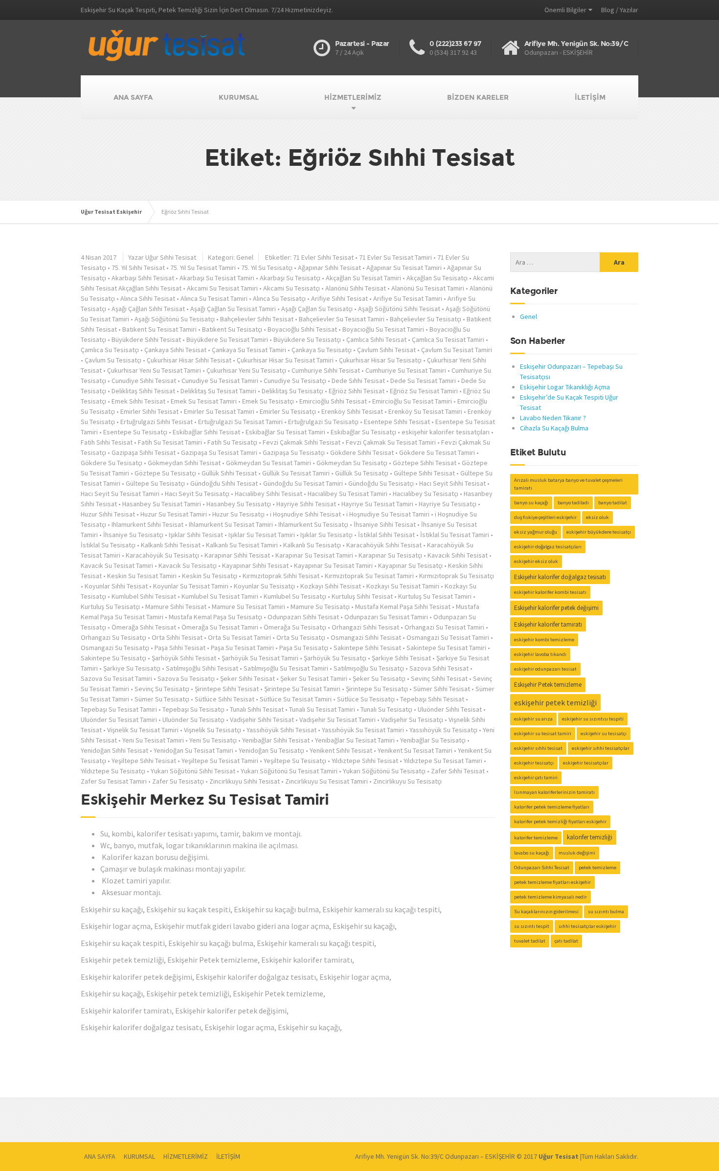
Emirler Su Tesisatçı (288, 411)
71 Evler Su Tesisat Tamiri (395, 257)
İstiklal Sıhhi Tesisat (386, 534)
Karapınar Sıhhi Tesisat (237, 555)
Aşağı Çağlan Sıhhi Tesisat (148, 308)
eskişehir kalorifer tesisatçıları (446, 432)
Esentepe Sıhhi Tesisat (397, 421)
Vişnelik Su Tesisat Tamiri (143, 729)
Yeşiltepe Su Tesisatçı (295, 760)
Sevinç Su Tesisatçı (162, 688)
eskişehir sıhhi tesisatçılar (600, 748)
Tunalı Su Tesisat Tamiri (322, 709)
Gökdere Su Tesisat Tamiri (437, 452)
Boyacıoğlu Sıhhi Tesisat (302, 329)
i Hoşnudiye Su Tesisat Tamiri (387, 514)
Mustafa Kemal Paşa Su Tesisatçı (215, 616)
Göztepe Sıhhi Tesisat (424, 462)
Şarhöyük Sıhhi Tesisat (184, 657)
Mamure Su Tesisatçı (320, 606)
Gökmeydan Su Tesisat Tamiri (268, 462)
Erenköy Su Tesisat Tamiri (425, 411)
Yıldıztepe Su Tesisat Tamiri (443, 760)
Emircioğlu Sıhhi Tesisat (333, 401)
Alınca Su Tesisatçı (279, 298)
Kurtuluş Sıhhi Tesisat (362, 596)
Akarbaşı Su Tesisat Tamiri (217, 277)
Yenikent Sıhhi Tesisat (341, 750)
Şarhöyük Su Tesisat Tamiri (260, 657)
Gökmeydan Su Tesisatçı (351, 462)
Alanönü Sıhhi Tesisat (355, 288)
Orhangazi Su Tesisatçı (113, 637)
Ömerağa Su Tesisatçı (295, 627)
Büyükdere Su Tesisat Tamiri (227, 339)
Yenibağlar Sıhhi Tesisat (276, 740)
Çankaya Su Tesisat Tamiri (249, 349)
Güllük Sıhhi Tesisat (229, 473)
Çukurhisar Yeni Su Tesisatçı (246, 370)
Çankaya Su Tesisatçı (322, 349)
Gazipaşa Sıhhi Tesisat (144, 452)
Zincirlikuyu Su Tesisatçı (407, 781)
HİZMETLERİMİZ (353, 97)
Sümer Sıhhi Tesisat (441, 688)
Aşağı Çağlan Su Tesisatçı (317, 308)
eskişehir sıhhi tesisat (538, 748)
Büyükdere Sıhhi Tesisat (146, 339)
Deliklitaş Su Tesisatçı (292, 390)
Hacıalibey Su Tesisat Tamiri (347, 493)
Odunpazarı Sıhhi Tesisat (303, 616)
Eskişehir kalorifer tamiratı (548, 624)
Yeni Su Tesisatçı (213, 740)
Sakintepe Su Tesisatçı (113, 657)
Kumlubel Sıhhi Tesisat (144, 596)
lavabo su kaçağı (531, 853)
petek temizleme (597, 867)
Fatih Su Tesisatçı (232, 442)
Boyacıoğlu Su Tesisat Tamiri (383, 329)
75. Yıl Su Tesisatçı (266, 267)
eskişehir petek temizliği (555, 702)
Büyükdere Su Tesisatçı (307, 339)
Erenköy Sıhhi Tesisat (352, 411)
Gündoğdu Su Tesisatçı (381, 483)
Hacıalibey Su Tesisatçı (425, 493)
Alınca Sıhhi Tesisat (147, 298)
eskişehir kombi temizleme (544, 639)
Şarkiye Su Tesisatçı (131, 668)
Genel (244, 257)
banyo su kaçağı (531, 502)
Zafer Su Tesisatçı (178, 781)
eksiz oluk (597, 517)
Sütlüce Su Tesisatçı (366, 699)
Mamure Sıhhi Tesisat (175, 606)
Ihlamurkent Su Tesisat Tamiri (231, 524)
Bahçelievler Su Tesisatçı (425, 319)
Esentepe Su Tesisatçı (135, 432)
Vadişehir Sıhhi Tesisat (262, 719)
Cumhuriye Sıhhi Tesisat (326, 370)
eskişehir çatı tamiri (536, 777)
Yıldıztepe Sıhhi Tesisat (365, 760)
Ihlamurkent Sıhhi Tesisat (147, 524)
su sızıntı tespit (531, 926)
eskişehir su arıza (533, 719)
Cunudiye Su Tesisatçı (295, 380)
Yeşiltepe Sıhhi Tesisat (144, 760)
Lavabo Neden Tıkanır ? (553, 417)
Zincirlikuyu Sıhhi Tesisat (244, 781)
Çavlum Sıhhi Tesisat (386, 349)
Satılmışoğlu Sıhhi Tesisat (202, 668)
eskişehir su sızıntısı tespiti (593, 719)
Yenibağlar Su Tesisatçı (433, 740)
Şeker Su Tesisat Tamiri (313, 678)
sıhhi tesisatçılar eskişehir (587, 926)
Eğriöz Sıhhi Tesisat (356, 390)
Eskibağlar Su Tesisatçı (363, 432)
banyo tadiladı (573, 502)
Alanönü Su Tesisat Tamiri (427, 288)
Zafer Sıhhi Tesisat (458, 770)
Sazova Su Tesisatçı (186, 678)
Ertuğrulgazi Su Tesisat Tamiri (240, 421)
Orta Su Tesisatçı (300, 637)
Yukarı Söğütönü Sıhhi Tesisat (193, 770)
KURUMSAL (239, 97)
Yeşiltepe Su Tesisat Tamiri (219, 760)
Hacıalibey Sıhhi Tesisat (268, 493)
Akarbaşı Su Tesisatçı (290, 277)
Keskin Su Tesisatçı (209, 575)
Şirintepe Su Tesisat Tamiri (302, 688)
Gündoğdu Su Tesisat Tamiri (303, 483)
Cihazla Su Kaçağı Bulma (554, 428)
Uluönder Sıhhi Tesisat (450, 709)
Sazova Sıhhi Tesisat (439, 668)
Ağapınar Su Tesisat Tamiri (404, 267)
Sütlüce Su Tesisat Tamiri (296, 699)
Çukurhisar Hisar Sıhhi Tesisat (189, 360)
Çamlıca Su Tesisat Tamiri (448, 339)
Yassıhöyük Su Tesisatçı (443, 729)
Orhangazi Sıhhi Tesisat (365, 627)
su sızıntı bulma (606, 911)
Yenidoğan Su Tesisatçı (271, 750)
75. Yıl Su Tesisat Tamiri (203, 267)
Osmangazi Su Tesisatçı (115, 647)
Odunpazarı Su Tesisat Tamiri (386, 616)
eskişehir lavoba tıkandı (540, 654)
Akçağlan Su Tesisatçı (437, 277)
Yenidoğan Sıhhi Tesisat (114, 750)
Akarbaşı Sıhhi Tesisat (143, 277)
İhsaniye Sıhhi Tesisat (385, 524)
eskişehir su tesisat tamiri (542, 733)
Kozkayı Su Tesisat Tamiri (402, 586)
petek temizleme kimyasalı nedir (550, 897)
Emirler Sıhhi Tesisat (149, 411)
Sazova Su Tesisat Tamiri (116, 678)
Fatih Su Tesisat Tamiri (170, 442)
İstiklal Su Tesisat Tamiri (454, 534)
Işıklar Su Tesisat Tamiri (261, 534)
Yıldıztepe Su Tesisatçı (113, 770)
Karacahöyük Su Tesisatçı (162, 555)
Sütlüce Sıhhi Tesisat (224, 699)
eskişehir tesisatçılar (585, 763)
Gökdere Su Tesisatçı (111, 462)
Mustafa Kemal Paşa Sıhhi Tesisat (402, 606)
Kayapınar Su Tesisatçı (410, 565)
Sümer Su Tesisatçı (162, 699)
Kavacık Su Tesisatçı (187, 565)
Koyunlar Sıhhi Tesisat (116, 586)
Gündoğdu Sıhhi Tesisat (224, 483)
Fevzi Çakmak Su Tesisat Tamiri (391, 442)
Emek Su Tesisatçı (268, 401)
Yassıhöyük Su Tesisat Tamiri (363, 729)
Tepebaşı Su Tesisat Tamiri (119, 709)
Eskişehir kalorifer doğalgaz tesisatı (560, 577)
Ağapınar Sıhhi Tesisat (329, 267)
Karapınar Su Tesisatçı (390, 555)
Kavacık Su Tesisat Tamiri (117, 565)
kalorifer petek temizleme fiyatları (551, 807)
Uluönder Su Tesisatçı (193, 719)
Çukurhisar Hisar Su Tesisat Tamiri (285, 360)
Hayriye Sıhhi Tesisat (306, 503)
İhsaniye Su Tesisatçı (133, 534)
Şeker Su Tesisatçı (379, 678)
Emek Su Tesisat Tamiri (204, 401)
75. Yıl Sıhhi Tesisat (138, 267)
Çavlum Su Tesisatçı (113, 360)
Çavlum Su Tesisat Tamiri (456, 349)
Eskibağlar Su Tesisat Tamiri (285, 432)
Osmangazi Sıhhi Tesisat (366, 637)
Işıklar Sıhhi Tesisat (196, 534)
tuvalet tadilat (529, 941)
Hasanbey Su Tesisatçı (238, 503)
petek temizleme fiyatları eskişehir (552, 882)
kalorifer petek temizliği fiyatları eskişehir (560, 821)
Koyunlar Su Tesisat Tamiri (190, 586)
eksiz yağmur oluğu (535, 532)
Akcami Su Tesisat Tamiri (222, 288)
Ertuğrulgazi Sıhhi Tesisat (156, 421)
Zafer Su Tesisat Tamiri (114, 781)
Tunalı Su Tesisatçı (386, 709)
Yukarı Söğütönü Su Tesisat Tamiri (289, 770)
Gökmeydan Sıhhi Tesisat (184, 462)
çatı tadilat (566, 941)
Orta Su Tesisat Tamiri (239, 637)
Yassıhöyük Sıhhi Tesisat (281, 729)
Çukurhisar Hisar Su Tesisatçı (380, 360)
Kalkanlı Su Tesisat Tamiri (242, 544)
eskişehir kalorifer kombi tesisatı (550, 592)
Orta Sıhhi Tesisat (177, 637)
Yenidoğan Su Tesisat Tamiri (193, 750)
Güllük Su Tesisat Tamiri (296, 473)
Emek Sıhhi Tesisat (138, 401)
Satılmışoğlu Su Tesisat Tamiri (286, 668)
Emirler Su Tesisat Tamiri (219, 411)
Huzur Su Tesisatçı (238, 514)
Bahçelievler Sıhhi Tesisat (256, 319)
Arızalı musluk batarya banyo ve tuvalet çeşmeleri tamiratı (568, 484)
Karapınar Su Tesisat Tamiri (314, 555)
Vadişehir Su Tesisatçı (412, 719)
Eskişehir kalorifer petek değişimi (556, 608)
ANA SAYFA (133, 97)
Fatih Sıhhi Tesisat (107, 442)
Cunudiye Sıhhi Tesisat (144, 380)
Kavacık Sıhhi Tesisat (457, 555)
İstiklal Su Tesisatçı (108, 544)
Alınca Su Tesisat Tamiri (213, 298)
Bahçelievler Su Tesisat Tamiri (341, 319)
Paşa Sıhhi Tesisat (180, 647)
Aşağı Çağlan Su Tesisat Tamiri (233, 308)
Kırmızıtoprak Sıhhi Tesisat (281, 575)
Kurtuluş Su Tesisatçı (110, 606)
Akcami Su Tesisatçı (291, 288)
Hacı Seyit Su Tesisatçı (197, 493)
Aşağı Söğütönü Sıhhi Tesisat (399, 308)
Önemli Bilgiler (565, 9)
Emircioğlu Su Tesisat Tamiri (412, 401)
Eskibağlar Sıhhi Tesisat (206, 432)
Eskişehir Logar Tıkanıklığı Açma (565, 387)
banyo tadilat (612, 502)
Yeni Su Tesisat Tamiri (153, 740)
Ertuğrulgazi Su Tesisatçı (323, 421)
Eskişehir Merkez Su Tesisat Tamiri (205, 799)
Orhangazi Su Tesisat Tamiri (444, 627)
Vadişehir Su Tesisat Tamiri (337, 719)
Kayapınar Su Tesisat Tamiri (333, 565)
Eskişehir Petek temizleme (548, 684)
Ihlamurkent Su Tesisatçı (313, 524)
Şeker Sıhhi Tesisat (247, 678)
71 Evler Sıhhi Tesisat (323, 257)
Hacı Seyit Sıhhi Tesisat (452, 483)
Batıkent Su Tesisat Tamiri (159, 329)
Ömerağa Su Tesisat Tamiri (219, 627)
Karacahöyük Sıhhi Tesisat (384, 544)
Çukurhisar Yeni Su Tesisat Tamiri (154, 370)
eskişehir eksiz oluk (536, 561)
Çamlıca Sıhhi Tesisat (376, 339)
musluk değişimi (577, 853)
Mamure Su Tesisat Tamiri (248, 606)
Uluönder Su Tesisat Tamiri (119, 719)
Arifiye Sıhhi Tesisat (339, 298)
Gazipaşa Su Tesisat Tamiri (219, 452)
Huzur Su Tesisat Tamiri (173, 514)
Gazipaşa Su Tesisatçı (294, 452)
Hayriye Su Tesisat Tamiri (377, 503)
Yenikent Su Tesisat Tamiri (415, 750)
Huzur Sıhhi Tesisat (108, 514)
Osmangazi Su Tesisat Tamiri (447, 637)
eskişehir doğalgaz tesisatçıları (548, 546)
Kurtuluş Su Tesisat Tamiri (435, 596)
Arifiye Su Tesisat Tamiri (407, 298)
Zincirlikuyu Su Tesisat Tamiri (326, 781)
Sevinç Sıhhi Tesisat (439, 678)
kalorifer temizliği (589, 837)
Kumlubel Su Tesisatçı (295, 596)
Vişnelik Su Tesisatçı (212, 729)
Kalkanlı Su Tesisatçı (312, 544)
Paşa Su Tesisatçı (303, 647)
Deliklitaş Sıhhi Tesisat (143, 390)
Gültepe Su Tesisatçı (155, 483)
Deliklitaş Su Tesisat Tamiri (218, 390)
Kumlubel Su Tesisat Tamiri (219, 596)
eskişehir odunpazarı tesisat (545, 669)
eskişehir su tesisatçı (604, 733)
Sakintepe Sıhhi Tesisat (367, 647)
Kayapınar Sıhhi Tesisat (255, 565)
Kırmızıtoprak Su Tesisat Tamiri (369, 575)
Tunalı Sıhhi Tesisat (257, 709)
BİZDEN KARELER (478, 97)
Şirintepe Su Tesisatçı (377, 688)
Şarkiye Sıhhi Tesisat (401, 657)
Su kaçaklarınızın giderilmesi (546, 911)
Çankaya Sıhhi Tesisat (175, 349)
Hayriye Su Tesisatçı (447, 503)
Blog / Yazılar (619, 9)
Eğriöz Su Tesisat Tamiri (424, 390)
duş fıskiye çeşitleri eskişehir (545, 517)
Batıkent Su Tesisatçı (232, 329)
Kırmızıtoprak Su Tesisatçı (456, 575)
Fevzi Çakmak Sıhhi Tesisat (301, 442)
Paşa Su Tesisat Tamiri (242, 647)
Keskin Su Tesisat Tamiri (142, 575)
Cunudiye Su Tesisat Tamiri (219, 380)
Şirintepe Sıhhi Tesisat (227, 688)
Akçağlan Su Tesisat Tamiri (363, 277)
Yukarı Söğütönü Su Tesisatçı (384, 770)
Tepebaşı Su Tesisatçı (193, 709)
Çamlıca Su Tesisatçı (110, 349)
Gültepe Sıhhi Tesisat (424, 473)
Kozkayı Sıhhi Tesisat (330, 586)
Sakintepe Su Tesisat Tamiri (446, 647)
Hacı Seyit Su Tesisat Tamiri (120, 493)
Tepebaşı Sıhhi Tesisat (432, 699)
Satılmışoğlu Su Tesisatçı (369, 668)
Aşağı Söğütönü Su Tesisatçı (175, 319)
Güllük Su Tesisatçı (361, 473)
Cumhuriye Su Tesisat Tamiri (405, 370)
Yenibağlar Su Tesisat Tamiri (355, 740)
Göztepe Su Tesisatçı (165, 473)
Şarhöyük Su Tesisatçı (335, 657)
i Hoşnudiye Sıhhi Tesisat (305, 514)
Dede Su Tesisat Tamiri (423, 380)
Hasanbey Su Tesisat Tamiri (161, 503)
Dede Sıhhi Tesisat (358, 380)
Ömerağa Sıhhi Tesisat (144, 627)
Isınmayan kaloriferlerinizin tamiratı (554, 792)
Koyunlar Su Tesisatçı (264, 586)
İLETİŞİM (590, 97)
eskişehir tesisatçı (534, 763)
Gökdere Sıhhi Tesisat (362, 452)
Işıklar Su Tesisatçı (326, 534)
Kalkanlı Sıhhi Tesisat (171, 544)
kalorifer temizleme (536, 837)
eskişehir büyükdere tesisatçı (598, 532)
